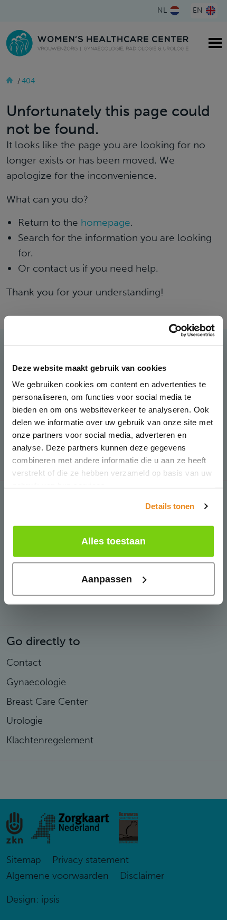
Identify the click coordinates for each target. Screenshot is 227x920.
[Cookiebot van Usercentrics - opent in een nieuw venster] (168, 331)
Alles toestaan (113, 541)
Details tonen (169, 506)
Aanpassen (106, 579)
